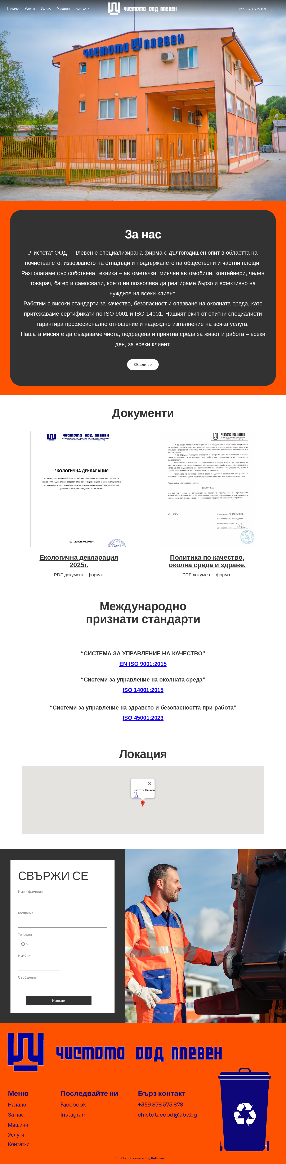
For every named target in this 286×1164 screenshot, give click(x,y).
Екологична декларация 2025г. (79, 561)
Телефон (25, 934)
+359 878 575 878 (160, 1104)
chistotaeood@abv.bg (167, 1115)
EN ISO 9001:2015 (143, 664)
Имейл (24, 956)
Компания (25, 913)
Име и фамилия (30, 892)
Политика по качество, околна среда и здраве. (207, 561)
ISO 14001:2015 (143, 690)
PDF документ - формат (79, 574)
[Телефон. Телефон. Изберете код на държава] (25, 944)
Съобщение (27, 977)
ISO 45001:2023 (143, 718)
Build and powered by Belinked (140, 1158)
